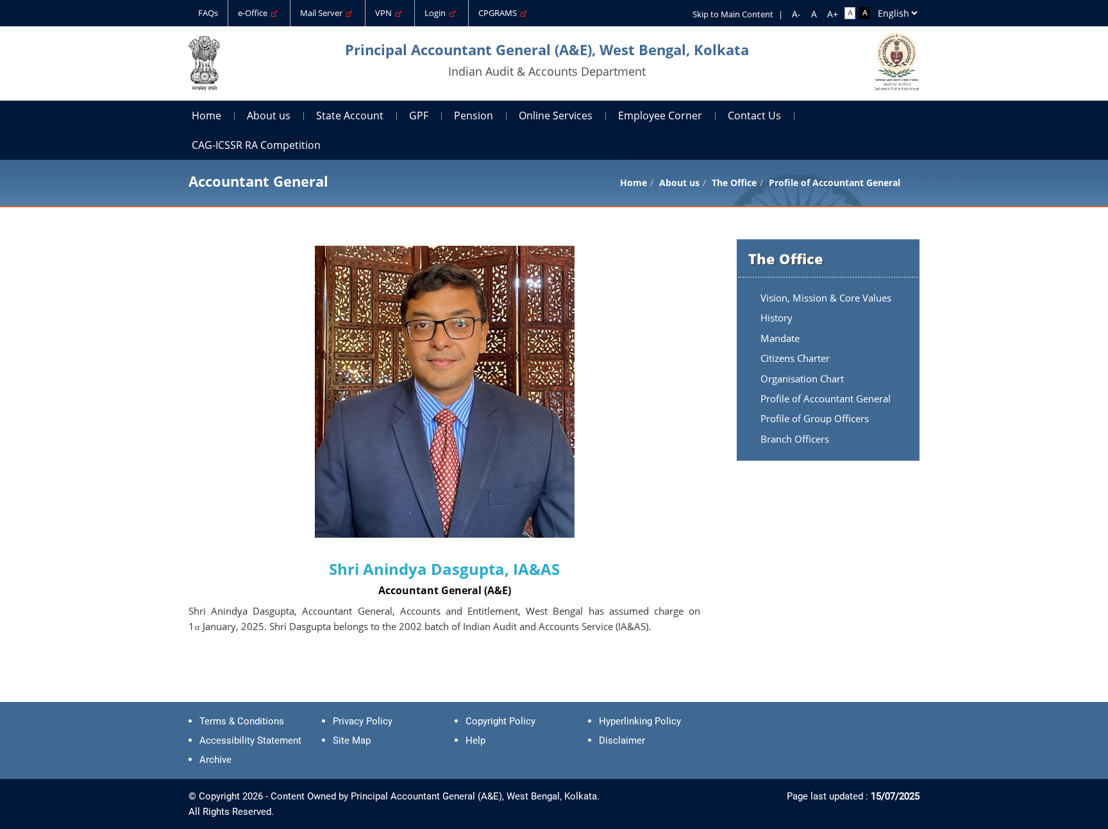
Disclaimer (622, 740)
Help (475, 740)
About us (268, 115)
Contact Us (754, 115)
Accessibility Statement (250, 740)
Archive (215, 759)
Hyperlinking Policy (640, 721)
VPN (385, 13)
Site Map (352, 740)
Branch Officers (794, 438)
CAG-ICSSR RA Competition (256, 145)
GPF (418, 115)
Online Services (555, 115)
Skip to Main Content (732, 14)
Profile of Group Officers (814, 418)
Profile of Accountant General (825, 398)
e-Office (254, 13)
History (776, 317)
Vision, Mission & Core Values (825, 297)
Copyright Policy (500, 721)
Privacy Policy (362, 721)
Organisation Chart (802, 378)
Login (436, 13)
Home (206, 115)
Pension (473, 115)
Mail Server (323, 13)
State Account (349, 115)
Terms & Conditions (241, 721)
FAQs (208, 13)
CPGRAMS (499, 13)
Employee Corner (660, 115)
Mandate (780, 338)
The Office (734, 182)
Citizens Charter (795, 358)
